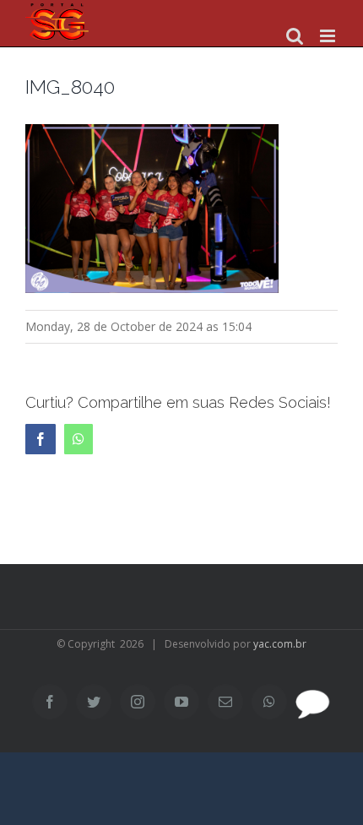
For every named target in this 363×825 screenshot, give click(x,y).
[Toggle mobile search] (294, 36)
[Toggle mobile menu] (329, 36)
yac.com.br (279, 644)
